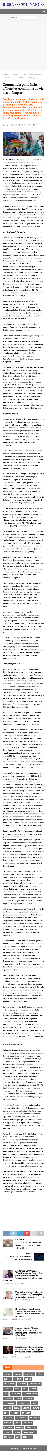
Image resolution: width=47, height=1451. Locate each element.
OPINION (14, 1413)
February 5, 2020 (10, 1283)
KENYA (18, 1398)
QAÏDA (17, 1422)
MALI (35, 1403)
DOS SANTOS (9, 1384)
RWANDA (19, 1427)
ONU (6, 1413)
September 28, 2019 (10, 1319)
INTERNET (8, 1398)
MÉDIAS (26, 1408)
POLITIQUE (34, 1418)
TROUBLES (8, 1437)
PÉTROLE (7, 1422)
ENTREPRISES (35, 1384)
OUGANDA (26, 1413)
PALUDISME (8, 1418)
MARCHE (7, 1408)
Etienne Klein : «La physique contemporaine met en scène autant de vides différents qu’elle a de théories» (29, 1312)
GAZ (5, 1393)
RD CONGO (8, 1427)
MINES (16, 1408)
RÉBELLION (31, 1427)
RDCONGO (28, 1422)
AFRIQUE (7, 1374)
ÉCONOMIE (27, 1437)
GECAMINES (15, 1393)
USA (17, 1437)
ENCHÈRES (22, 1384)
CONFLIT (17, 1379)
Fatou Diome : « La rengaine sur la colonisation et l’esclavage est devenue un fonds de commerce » (29, 1350)
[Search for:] (24, 17)
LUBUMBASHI (9, 1403)
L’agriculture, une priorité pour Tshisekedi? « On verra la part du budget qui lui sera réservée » (29, 1294)
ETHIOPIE (7, 1389)
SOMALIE (7, 1432)
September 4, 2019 (10, 1357)
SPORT (17, 1432)
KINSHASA (28, 1398)
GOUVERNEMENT (30, 1393)
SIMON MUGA (26, 125)
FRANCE (33, 1389)
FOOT (17, 1389)
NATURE (36, 1408)
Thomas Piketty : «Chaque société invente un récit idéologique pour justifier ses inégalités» (28, 1331)
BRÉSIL (39, 1374)
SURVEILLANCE (29, 1432)
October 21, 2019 (22, 1300)
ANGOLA (17, 1374)
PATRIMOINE (22, 1418)
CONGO (28, 1379)
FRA (24, 1389)
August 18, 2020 (11, 125)
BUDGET (7, 1379)
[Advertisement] (23, 45)
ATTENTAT (29, 1374)
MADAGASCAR (23, 1403)
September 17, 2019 (10, 1338)
